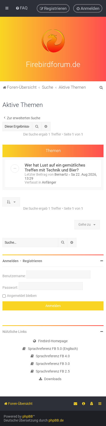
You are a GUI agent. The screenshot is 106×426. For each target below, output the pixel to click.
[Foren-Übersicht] (53, 41)
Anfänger (49, 182)
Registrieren (32, 261)
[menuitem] (21, 8)
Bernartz (61, 174)
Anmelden (10, 261)
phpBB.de (56, 420)
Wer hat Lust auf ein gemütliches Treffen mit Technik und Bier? (55, 167)
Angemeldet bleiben (22, 296)
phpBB (27, 416)
